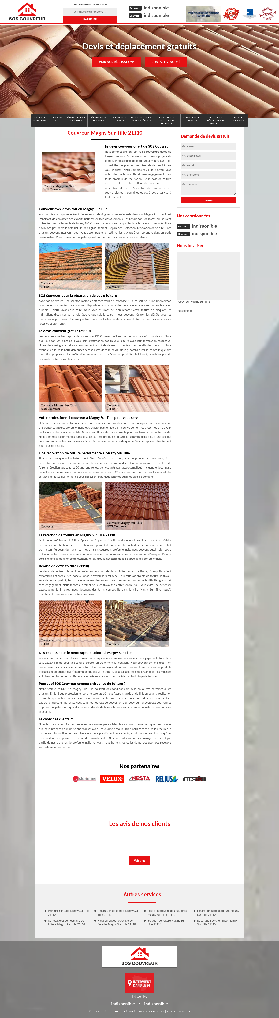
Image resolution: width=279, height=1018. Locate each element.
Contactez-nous (178, 1011)
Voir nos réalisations (117, 62)
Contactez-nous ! (166, 62)
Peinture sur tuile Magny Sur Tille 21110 (68, 912)
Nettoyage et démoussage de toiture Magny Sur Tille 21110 (66, 922)
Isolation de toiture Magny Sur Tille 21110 (166, 922)
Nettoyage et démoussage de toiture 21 (216, 120)
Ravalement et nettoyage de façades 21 (167, 120)
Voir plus (139, 860)
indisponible (156, 8)
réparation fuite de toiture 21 (76, 119)
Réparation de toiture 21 (191, 119)
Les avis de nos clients (39, 119)
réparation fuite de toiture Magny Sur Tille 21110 (218, 912)
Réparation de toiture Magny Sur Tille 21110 (118, 912)
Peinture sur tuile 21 (238, 119)
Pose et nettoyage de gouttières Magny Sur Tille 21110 (167, 912)
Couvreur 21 (56, 119)
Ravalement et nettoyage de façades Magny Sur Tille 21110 (117, 922)
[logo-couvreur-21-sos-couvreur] (27, 11)
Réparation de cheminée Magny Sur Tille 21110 (217, 922)
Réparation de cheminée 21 (99, 119)
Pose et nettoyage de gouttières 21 (141, 119)
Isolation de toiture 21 (119, 119)
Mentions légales (151, 1011)
